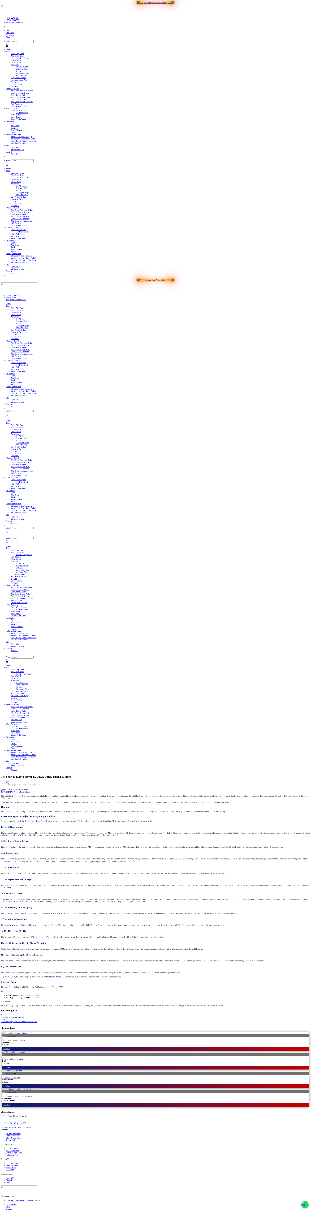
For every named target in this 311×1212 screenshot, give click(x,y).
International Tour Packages (21, 137)
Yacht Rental (16, 117)
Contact (9, 152)
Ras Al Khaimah (17, 130)
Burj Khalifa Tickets (18, 78)
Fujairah (14, 132)
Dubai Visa (15, 147)
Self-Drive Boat (22, 113)
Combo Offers (16, 84)
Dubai (13, 123)
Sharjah (14, 128)
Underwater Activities (19, 106)
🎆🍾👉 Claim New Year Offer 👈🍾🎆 (155, 2)
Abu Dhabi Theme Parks (20, 97)
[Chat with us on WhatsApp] (305, 1204)
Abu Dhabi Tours (17, 56)
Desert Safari (16, 60)
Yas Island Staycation (24, 58)
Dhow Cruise (16, 62)
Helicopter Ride (22, 69)
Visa (7, 145)
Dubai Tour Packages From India (23, 141)
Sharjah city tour (71, 977)
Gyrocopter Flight (22, 73)
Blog (7, 783)
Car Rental (15, 86)
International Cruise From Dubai (23, 139)
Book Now (6, 1049)
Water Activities (12, 108)
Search (8, 41)
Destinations (10, 121)
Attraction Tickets (12, 89)
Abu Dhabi (15, 126)
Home (8, 49)
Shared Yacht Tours (18, 119)
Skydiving (19, 71)
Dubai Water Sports (18, 110)
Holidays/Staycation (13, 134)
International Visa (17, 150)
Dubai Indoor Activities (20, 93)
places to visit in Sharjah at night (48, 977)
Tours (8, 51)
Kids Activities (16, 104)
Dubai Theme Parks (18, 95)
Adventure (15, 65)
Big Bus (14, 82)
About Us (14, 154)
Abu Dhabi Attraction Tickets (22, 91)
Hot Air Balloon (22, 67)
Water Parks (15, 115)
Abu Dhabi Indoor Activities (22, 102)
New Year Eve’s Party (19, 80)
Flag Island (8, 961)
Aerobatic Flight (22, 75)
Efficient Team (24, 792)
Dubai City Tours (17, 54)
